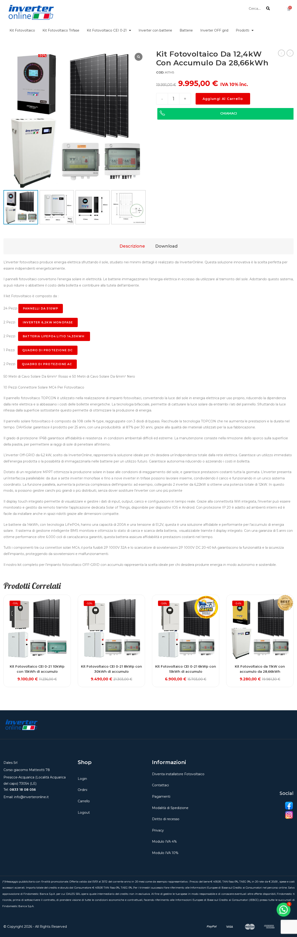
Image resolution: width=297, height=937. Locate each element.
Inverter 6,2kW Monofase (48, 322)
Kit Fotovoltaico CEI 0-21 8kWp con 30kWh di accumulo (111, 669)
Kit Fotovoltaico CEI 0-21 (107, 30)
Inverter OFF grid (214, 30)
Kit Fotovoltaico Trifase (60, 30)
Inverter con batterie (155, 30)
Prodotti (242, 30)
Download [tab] (166, 246)
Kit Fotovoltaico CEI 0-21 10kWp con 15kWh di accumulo (37, 669)
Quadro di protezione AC (47, 364)
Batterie (186, 30)
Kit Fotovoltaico (22, 30)
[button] (284, 910)
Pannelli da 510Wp (40, 308)
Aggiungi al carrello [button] (37, 676)
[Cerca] (268, 8)
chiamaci (228, 113)
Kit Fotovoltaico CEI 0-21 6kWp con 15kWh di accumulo (185, 669)
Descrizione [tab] (132, 246)
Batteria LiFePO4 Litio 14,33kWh (54, 336)
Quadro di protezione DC (47, 350)
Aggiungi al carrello (223, 99)
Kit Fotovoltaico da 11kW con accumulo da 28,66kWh (260, 669)
